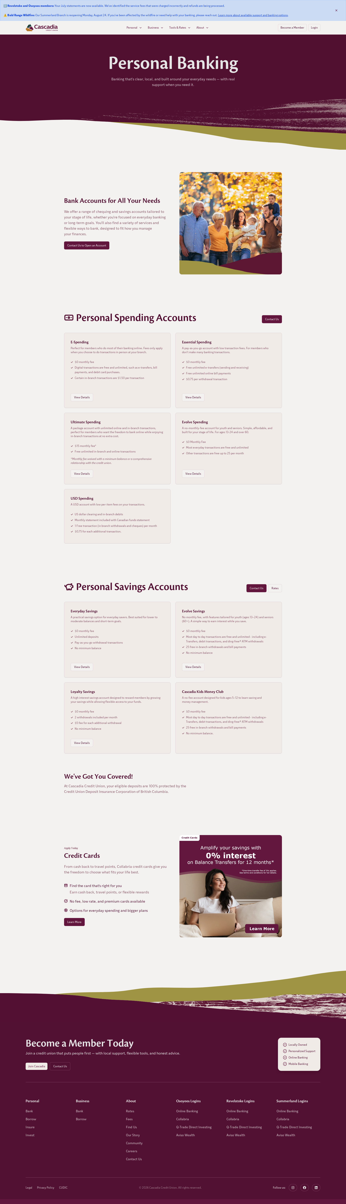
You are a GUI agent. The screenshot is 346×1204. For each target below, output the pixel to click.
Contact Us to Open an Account (86, 245)
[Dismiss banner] (336, 10)
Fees (129, 1119)
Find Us (131, 1127)
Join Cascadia (36, 1066)
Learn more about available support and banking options (253, 15)
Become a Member (292, 27)
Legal (29, 1187)
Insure (30, 1127)
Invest (30, 1135)
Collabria (182, 1119)
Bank (29, 1111)
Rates (275, 588)
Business (153, 27)
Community (134, 1143)
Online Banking (187, 1111)
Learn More (74, 922)
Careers (131, 1151)
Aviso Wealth (185, 1135)
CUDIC (63, 1187)
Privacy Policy (45, 1187)
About (200, 27)
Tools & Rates (177, 27)
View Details (82, 397)
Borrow (31, 1119)
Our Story (133, 1135)
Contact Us (272, 319)
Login (314, 27)
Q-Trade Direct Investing (194, 1127)
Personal (132, 27)
